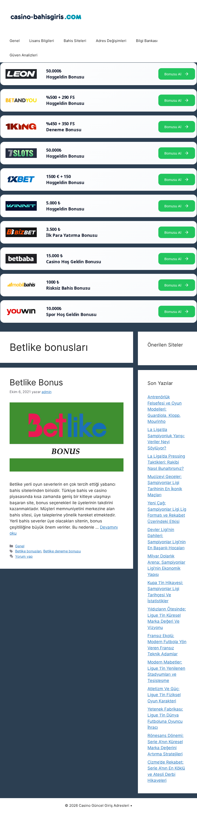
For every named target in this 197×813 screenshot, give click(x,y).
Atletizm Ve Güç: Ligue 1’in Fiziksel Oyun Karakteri (164, 694)
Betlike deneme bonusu (62, 551)
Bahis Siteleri (75, 40)
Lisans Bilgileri (41, 40)
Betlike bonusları (28, 551)
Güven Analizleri (23, 55)
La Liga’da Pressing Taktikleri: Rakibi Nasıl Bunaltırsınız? (166, 462)
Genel (15, 40)
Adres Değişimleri (111, 40)
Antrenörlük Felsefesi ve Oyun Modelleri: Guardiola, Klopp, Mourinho (165, 409)
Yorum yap (24, 556)
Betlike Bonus (36, 382)
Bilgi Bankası (147, 40)
